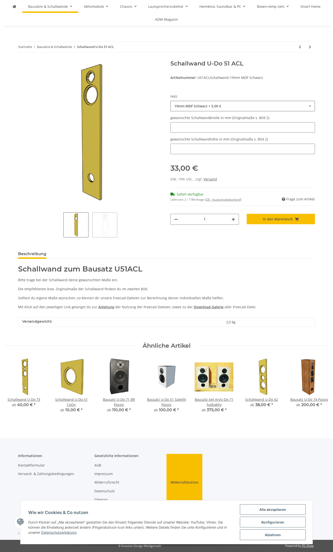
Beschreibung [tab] (32, 254)
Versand (210, 179)
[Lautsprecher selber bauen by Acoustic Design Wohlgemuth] (14, 6)
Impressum (103, 473)
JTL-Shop (307, 546)
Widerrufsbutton (184, 482)
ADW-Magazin (166, 19)
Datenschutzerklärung (59, 532)
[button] (242, 106)
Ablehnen (273, 535)
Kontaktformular (31, 465)
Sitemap (101, 499)
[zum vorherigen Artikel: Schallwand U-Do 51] (300, 47)
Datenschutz (104, 491)
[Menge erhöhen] (233, 219)
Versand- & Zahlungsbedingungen (46, 473)
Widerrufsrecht (106, 482)
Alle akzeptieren (272, 509)
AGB (97, 465)
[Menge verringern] (176, 219)
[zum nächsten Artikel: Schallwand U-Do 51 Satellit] (310, 47)
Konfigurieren (272, 522)
